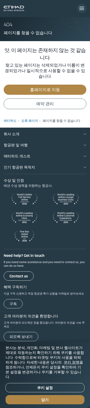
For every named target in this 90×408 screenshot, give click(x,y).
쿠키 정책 (71, 362)
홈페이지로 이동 (45, 89)
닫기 (45, 399)
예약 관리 (45, 103)
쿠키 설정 (45, 387)
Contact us (18, 276)
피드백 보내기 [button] (21, 336)
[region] (45, 375)
